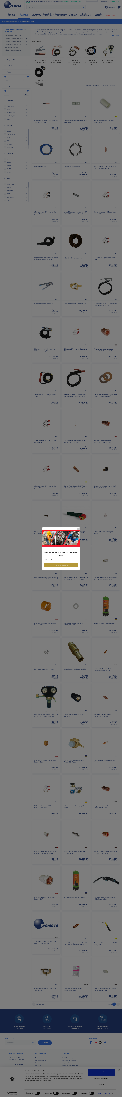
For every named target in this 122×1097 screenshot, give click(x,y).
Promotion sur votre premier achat (61, 553)
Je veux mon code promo (61, 565)
